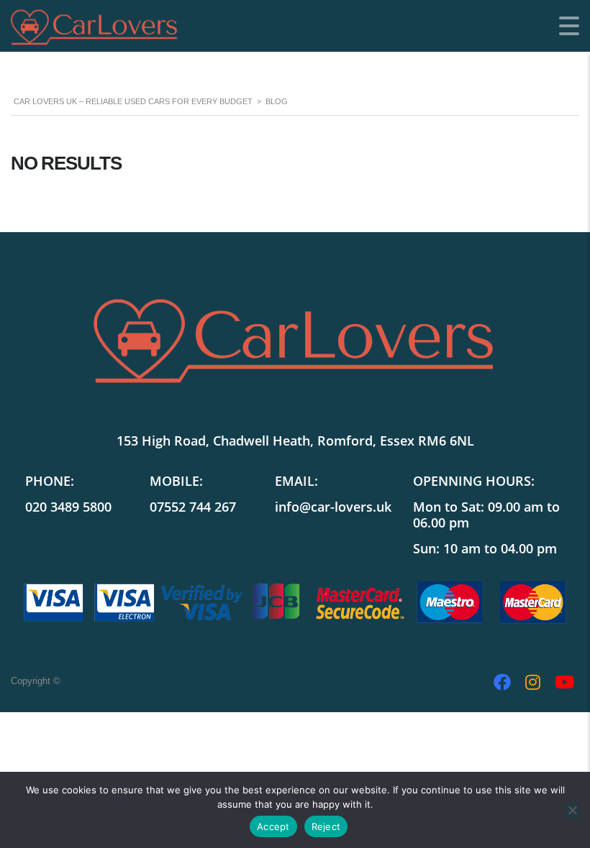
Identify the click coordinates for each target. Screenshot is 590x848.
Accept (273, 826)
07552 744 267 (193, 506)
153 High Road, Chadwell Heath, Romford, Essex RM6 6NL (295, 440)
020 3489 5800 (68, 506)
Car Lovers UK (93, 681)
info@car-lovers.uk (333, 506)
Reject (326, 826)
